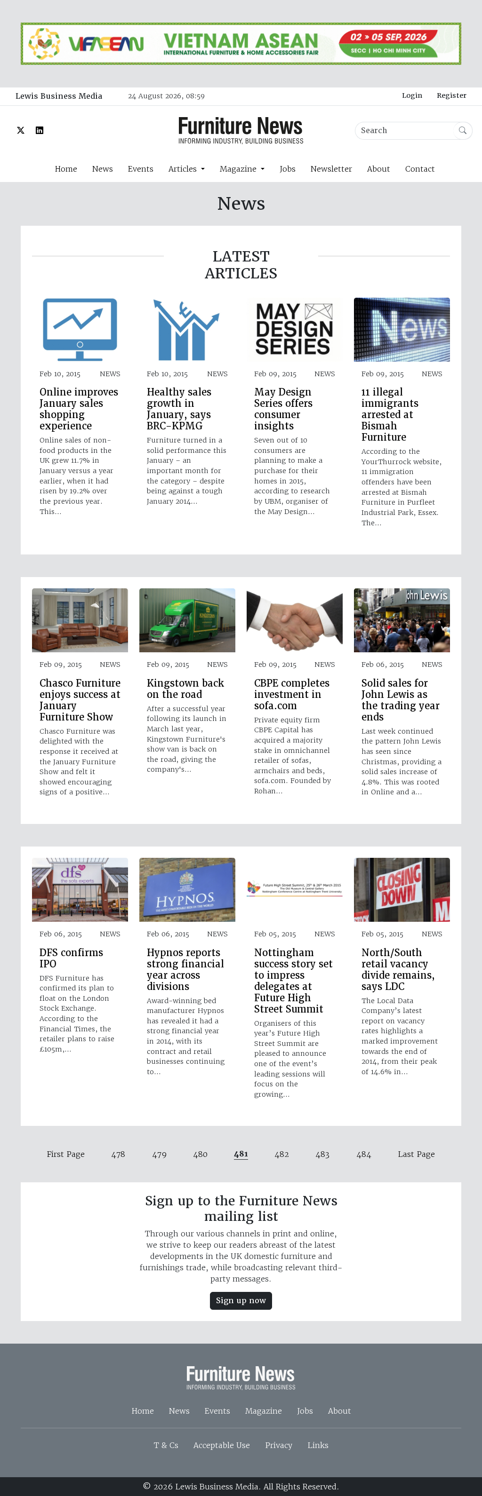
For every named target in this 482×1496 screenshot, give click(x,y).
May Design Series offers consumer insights (283, 409)
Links (318, 1445)
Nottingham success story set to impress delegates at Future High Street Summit (293, 981)
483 (322, 1154)
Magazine (263, 1411)
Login (412, 95)
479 (159, 1154)
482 (281, 1154)
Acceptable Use (221, 1445)
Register (451, 95)
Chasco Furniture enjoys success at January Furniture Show (80, 700)
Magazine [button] (239, 169)
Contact (420, 169)
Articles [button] (184, 169)
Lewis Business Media (59, 96)
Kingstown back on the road (186, 689)
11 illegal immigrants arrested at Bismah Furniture (390, 414)
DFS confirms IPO (71, 958)
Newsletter (331, 169)
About (378, 169)
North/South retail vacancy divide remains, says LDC (398, 970)
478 (118, 1154)
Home (66, 169)
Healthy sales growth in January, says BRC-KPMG (179, 409)
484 (363, 1154)
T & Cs (166, 1445)
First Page (66, 1154)
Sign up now (241, 1301)
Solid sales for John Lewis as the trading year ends (401, 700)
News (102, 169)
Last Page (416, 1154)
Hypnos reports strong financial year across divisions (185, 970)
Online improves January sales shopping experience (79, 409)
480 (200, 1154)
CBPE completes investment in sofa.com (291, 694)
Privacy (278, 1445)
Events (140, 169)
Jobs (288, 169)
